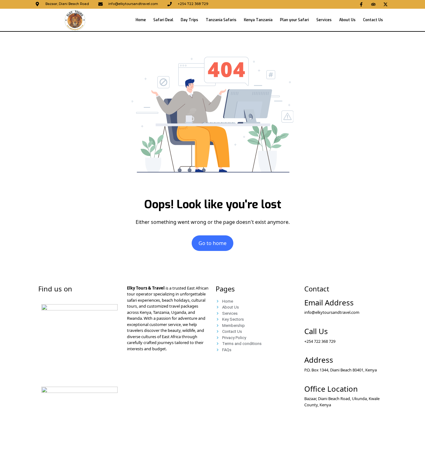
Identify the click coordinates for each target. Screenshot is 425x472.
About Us (347, 19)
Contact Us (373, 19)
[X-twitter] (385, 4)
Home (141, 19)
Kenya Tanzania (258, 19)
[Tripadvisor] (373, 4)
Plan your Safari (294, 19)
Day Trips (189, 19)
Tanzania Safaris (221, 19)
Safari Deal (163, 19)
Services (324, 19)
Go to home (212, 243)
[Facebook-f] (361, 4)
